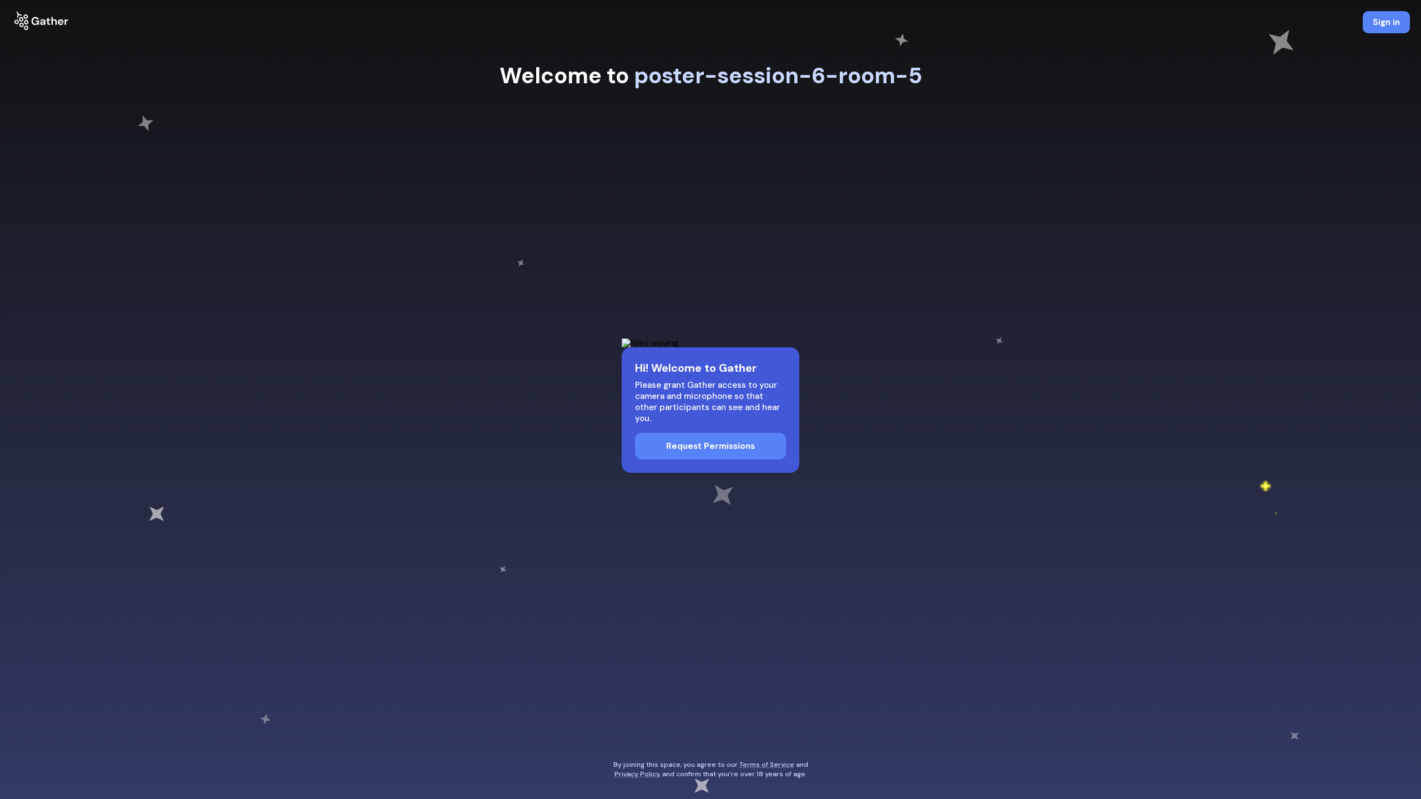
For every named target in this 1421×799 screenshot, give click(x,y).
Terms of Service (766, 764)
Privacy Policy (636, 774)
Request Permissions (710, 446)
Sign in (1386, 22)
